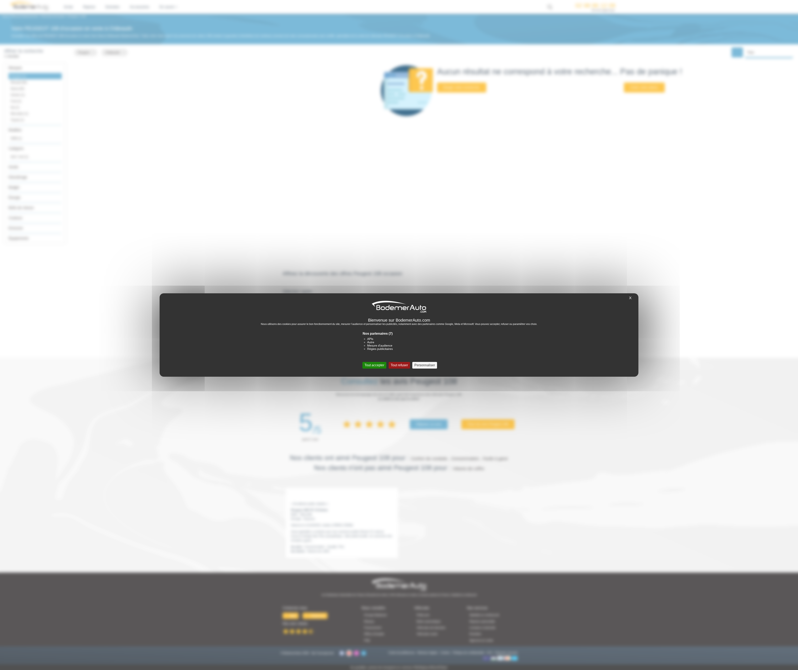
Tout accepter (374, 365)
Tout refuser (399, 365)
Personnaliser (424, 365)
